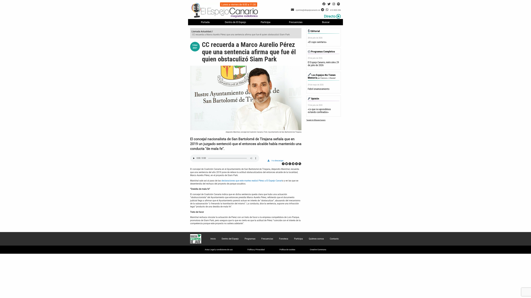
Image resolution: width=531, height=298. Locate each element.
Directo (330, 16)
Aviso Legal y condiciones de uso (219, 249)
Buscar (326, 22)
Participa (265, 22)
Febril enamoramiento (318, 89)
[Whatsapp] (289, 163)
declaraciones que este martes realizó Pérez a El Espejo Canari (251, 180)
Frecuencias (295, 22)
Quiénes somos (316, 238)
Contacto (334, 238)
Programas (250, 238)
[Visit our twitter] (328, 4)
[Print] (296, 163)
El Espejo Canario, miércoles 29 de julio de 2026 (323, 64)
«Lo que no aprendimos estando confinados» (319, 111)
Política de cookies (287, 249)
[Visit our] (293, 9)
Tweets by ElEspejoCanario (316, 120)
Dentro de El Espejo (235, 22)
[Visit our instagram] (333, 4)
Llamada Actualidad (201, 31)
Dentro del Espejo (230, 238)
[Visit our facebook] (324, 4)
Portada (205, 22)
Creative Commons (318, 249)
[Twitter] (286, 163)
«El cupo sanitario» (317, 42)
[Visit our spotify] (338, 4)
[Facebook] (283, 163)
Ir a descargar (277, 160)
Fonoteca (283, 238)
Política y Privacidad (256, 249)
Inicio (213, 238)
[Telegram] (293, 163)
